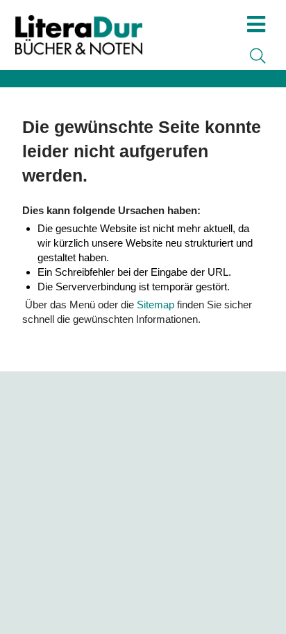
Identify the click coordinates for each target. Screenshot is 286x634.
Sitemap (155, 304)
